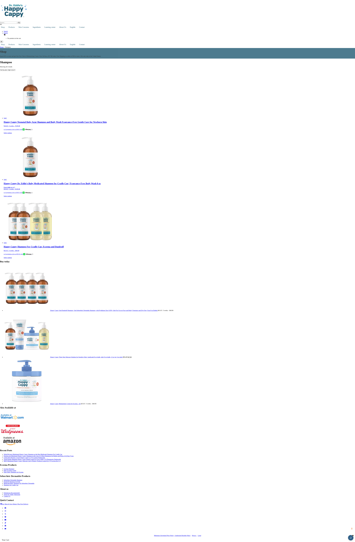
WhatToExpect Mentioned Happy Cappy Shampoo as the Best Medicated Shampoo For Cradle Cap (33, 454)
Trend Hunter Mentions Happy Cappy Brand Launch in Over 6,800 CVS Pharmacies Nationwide (32, 459)
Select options (8, 133)
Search (6, 31)
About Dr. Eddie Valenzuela (12, 494)
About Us (62, 27)
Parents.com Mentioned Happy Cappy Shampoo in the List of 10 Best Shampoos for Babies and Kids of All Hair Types (39, 456)
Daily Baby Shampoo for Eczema (13, 472)
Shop (3, 27)
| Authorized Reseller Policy (182, 535)
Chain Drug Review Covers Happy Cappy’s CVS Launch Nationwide (24, 457)
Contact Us (7, 496)
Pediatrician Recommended (12, 493)
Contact (82, 27)
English (72, 27)
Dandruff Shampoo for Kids (12, 482)
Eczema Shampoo (9, 469)
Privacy (194, 535)
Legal (199, 535)
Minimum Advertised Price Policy (164, 535)
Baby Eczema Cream (10, 470)
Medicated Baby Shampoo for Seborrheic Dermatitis (19, 483)
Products (12, 27)
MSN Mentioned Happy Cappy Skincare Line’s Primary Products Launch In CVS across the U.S (32, 461)
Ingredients (37, 27)
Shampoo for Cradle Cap (11, 485)
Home (2, 47)
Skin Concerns (23, 27)
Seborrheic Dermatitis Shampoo (13, 480)
